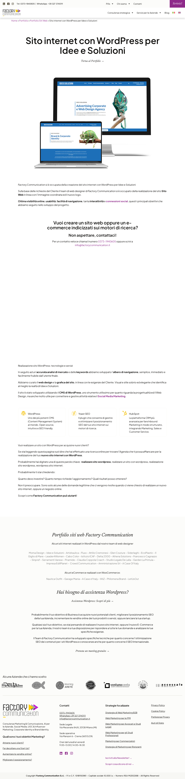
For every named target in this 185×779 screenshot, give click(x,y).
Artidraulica (72, 552)
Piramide (70, 559)
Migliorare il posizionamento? (17, 759)
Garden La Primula (143, 559)
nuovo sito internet (108, 624)
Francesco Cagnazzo (145, 556)
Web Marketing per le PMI (118, 718)
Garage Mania (72, 578)
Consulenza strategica (119, 12)
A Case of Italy (90, 578)
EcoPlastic (147, 552)
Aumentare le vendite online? (17, 754)
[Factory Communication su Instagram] (13, 4)
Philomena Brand (116, 578)
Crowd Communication (83, 563)
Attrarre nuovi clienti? (13, 742)
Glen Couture (117, 552)
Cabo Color (72, 556)
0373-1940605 (107, 241)
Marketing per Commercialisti (120, 741)
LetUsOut (133, 578)
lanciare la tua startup (138, 618)
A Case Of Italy (130, 563)
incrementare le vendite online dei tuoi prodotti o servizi (85, 618)
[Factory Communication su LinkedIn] (5, 4)
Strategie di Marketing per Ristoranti (123, 746)
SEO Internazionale (138, 641)
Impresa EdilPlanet (56, 563)
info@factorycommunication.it (92, 245)
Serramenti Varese (52, 559)
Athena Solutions (121, 556)
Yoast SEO (84, 413)
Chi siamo (122, 3)
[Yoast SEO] (74, 413)
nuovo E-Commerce (141, 624)
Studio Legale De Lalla (118, 559)
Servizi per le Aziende (147, 12)
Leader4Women (55, 556)
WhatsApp (72, 715)
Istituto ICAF (88, 556)
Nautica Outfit (54, 578)
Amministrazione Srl (109, 563)
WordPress (34, 413)
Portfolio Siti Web (38, 20)
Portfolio (23, 20)
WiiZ (102, 578)
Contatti (137, 3)
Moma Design (36, 552)
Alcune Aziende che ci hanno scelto (24, 676)
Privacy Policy (158, 705)
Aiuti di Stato (157, 723)
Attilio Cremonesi (98, 552)
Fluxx (84, 552)
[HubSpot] (124, 413)
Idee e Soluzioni (55, 552)
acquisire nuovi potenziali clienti (98, 614)
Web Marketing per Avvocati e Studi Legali (123, 725)
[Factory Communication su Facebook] (9, 4)
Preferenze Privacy (160, 717)
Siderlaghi (133, 552)
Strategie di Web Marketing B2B (121, 712)
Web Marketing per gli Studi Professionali (119, 734)
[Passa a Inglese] (179, 13)
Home (14, 20)
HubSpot (134, 413)
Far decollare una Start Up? (16, 748)
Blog (167, 12)
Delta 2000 (103, 556)
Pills (108, 3)
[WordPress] (23, 413)
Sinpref (36, 559)
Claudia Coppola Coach (90, 559)
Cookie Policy (158, 711)
